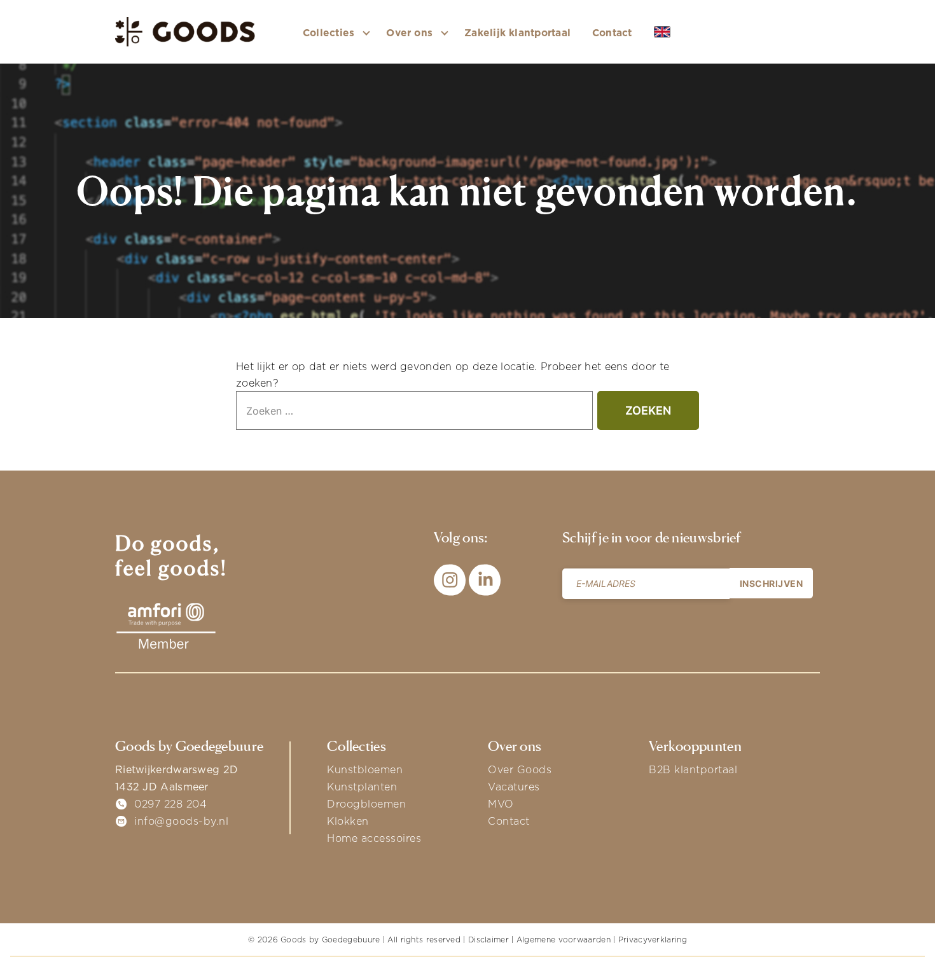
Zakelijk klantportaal (517, 32)
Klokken (348, 821)
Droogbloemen (366, 803)
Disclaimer (488, 939)
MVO (501, 803)
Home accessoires (374, 838)
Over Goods (519, 769)
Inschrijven (771, 583)
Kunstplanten (362, 786)
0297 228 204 (170, 803)
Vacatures (514, 786)
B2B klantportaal (693, 769)
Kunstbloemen (365, 769)
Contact (612, 32)
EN (681, 32)
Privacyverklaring (652, 939)
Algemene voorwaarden (563, 939)
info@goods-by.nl (181, 821)
